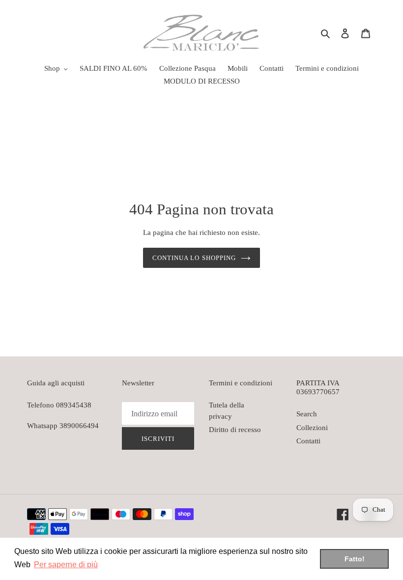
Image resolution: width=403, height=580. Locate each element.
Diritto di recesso (235, 430)
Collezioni (312, 428)
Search (306, 414)
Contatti (308, 441)
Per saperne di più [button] (66, 564)
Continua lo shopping (194, 257)
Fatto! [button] (355, 559)
